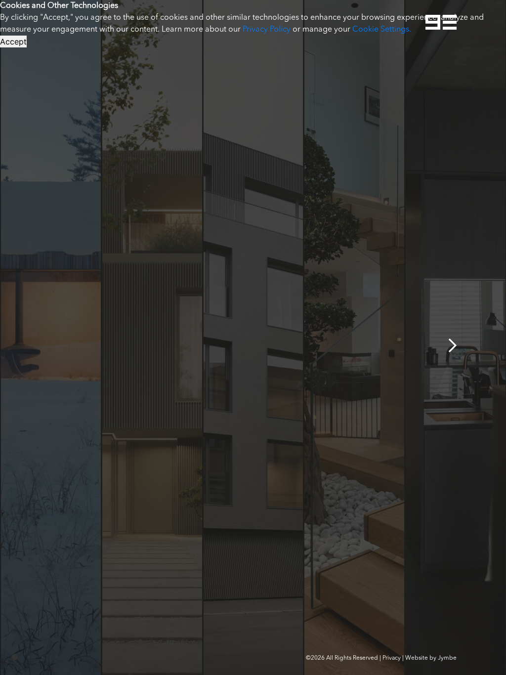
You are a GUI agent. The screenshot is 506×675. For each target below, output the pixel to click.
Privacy (391, 658)
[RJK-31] (354, 337)
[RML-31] (253, 337)
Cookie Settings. (381, 30)
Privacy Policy (267, 30)
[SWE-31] (50, 337)
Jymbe (447, 658)
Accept (13, 41)
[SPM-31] (152, 337)
